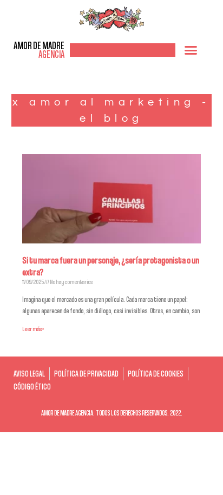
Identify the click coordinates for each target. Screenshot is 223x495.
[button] (191, 49)
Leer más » (33, 329)
